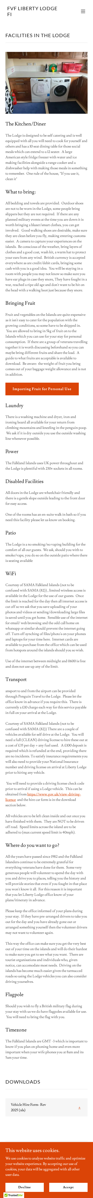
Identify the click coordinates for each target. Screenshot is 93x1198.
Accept (68, 1187)
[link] (34, 15)
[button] (83, 11)
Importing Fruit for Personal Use (42, 389)
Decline (24, 1187)
